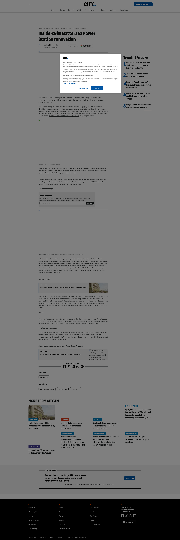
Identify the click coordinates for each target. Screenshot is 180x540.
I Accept (97, 88)
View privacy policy (98, 73)
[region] (90, 73)
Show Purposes (83, 88)
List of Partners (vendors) (70, 83)
